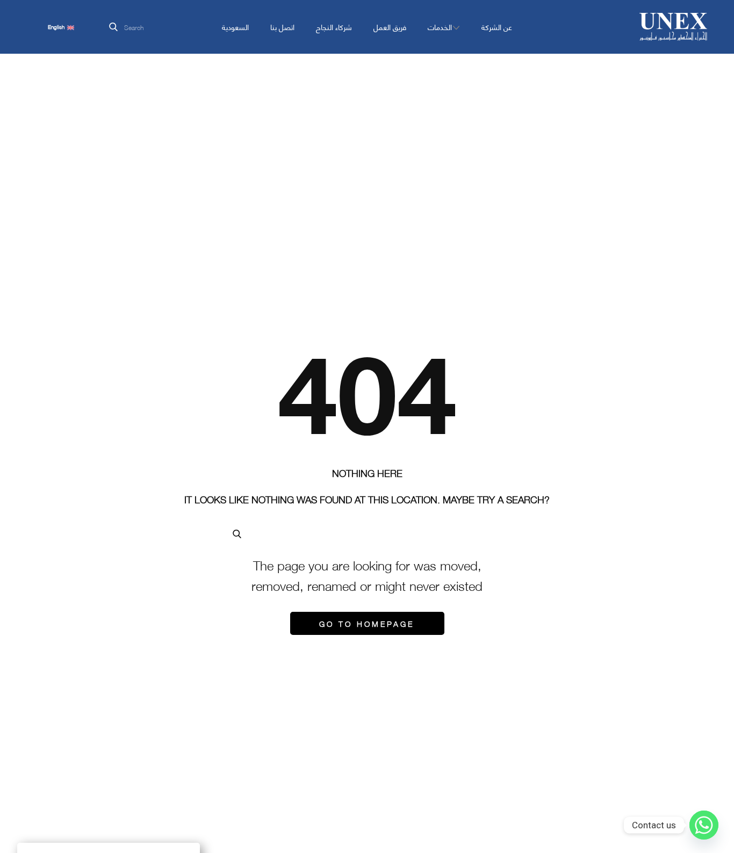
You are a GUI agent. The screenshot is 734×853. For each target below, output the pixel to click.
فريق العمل (389, 26)
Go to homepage (366, 623)
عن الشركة (496, 26)
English (57, 27)
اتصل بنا (282, 26)
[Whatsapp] (703, 825)
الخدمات (440, 26)
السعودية (235, 26)
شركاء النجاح (334, 26)
